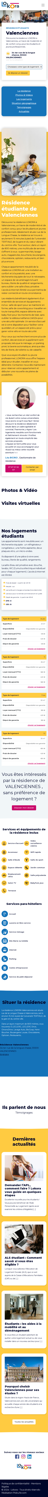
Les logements (24, 99)
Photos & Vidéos (24, 95)
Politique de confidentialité (15, 1483)
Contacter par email (32, 468)
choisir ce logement (36, 649)
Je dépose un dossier (18, 73)
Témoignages (24, 107)
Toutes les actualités (24, 1422)
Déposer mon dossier (24, 808)
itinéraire (4, 1054)
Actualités (24, 111)
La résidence (24, 91)
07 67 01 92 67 (13, 468)
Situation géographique (24, 103)
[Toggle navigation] (43, 5)
